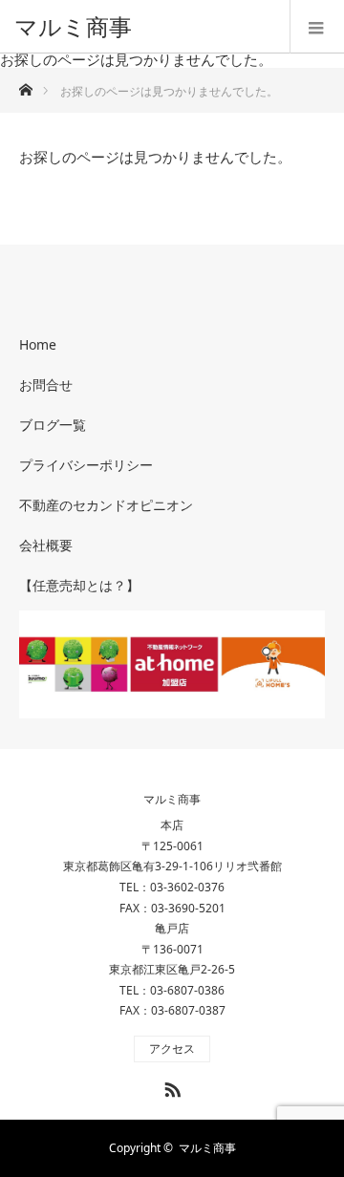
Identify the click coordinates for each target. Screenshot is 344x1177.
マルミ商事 (73, 26)
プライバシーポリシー (86, 465)
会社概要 (46, 545)
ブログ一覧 (52, 425)
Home (37, 344)
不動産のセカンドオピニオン (106, 505)
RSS (170, 1086)
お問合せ (46, 384)
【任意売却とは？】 (79, 585)
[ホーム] (25, 84)
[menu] (317, 27)
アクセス (172, 1048)
